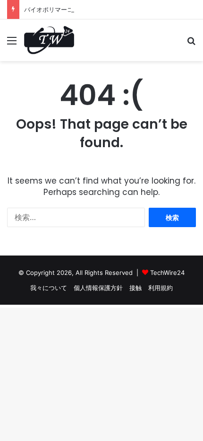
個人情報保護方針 (98, 287)
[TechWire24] (49, 40)
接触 (135, 287)
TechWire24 (167, 272)
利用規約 (160, 287)
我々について (48, 287)
